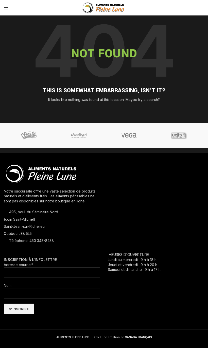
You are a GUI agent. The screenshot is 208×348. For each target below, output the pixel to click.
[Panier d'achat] (202, 7)
